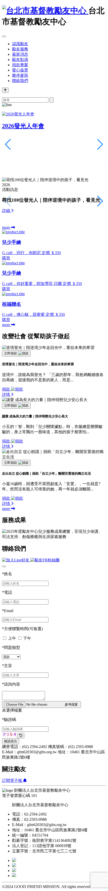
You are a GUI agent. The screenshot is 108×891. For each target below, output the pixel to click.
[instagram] (14, 865)
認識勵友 (20, 44)
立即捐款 (11, 353)
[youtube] (14, 870)
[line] (14, 875)
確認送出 (10, 741)
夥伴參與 (20, 75)
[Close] (4, 566)
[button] (100, 201)
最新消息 (20, 54)
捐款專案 (20, 65)
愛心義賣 (20, 70)
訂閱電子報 (12, 780)
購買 (6, 258)
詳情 (6, 394)
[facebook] (14, 860)
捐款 (6, 389)
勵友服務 (20, 49)
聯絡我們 (20, 81)
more (6, 227)
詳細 (6, 210)
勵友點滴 (20, 59)
